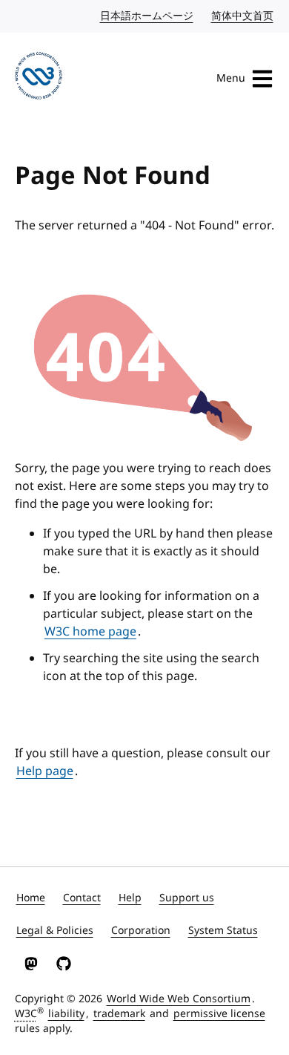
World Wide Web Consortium (178, 999)
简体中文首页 (243, 16)
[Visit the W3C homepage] (38, 78)
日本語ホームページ (147, 16)
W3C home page (90, 632)
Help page (44, 771)
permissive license (219, 1014)
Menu (230, 78)
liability (66, 1014)
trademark (119, 1014)
